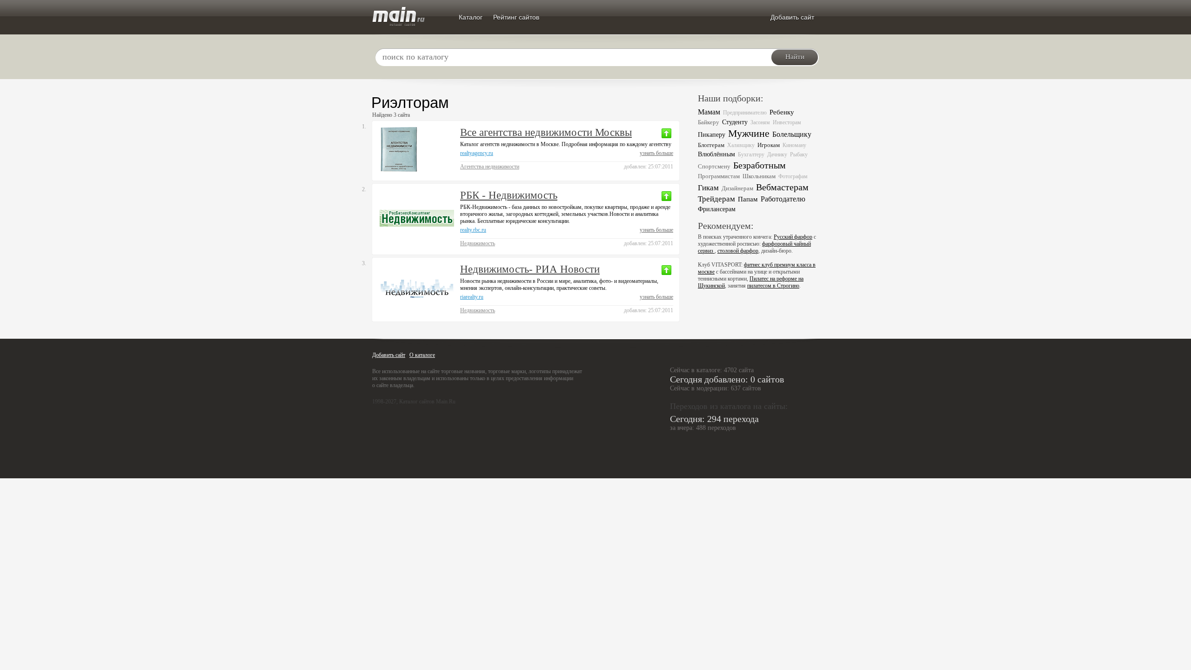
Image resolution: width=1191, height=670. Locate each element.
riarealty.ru (471, 297)
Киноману (794, 145)
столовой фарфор (737, 251)
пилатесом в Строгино (773, 285)
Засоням (760, 122)
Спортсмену (714, 166)
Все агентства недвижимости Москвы (546, 132)
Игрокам (768, 144)
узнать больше (656, 153)
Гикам (708, 187)
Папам (748, 199)
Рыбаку (799, 154)
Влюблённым (716, 154)
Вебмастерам (782, 187)
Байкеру (708, 122)
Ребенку (781, 112)
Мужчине (748, 133)
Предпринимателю (745, 112)
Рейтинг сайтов (516, 17)
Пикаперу (711, 134)
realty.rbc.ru (473, 230)
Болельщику (791, 134)
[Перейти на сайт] (417, 150)
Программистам (719, 176)
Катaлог (470, 17)
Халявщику (741, 145)
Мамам (709, 111)
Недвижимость (477, 243)
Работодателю (783, 198)
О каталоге (422, 355)
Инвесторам (787, 122)
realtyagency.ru (476, 153)
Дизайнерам (737, 188)
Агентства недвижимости (489, 166)
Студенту (735, 122)
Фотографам (793, 176)
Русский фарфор (793, 237)
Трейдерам (716, 198)
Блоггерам (711, 144)
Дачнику (777, 154)
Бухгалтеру (751, 154)
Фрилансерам (717, 209)
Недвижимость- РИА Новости (530, 269)
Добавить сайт (792, 17)
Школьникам (759, 176)
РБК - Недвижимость (508, 195)
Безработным (759, 165)
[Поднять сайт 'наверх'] (666, 133)
